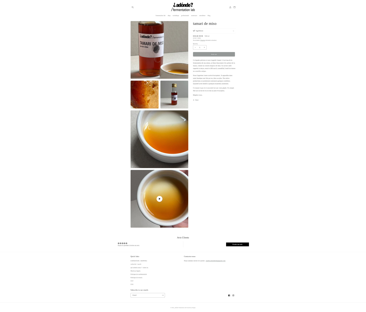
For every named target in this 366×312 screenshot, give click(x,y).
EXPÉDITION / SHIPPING (139, 261)
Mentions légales (135, 271)
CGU (132, 284)
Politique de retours (136, 277)
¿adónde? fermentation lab (180, 307)
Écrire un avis (237, 244)
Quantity (195, 43)
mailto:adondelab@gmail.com (215, 261)
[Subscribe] (163, 295)
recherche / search (136, 264)
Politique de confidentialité (139, 274)
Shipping (202, 40)
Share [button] (197, 100)
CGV (132, 281)
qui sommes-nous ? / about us (139, 267)
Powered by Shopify (191, 307)
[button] (133, 7)
